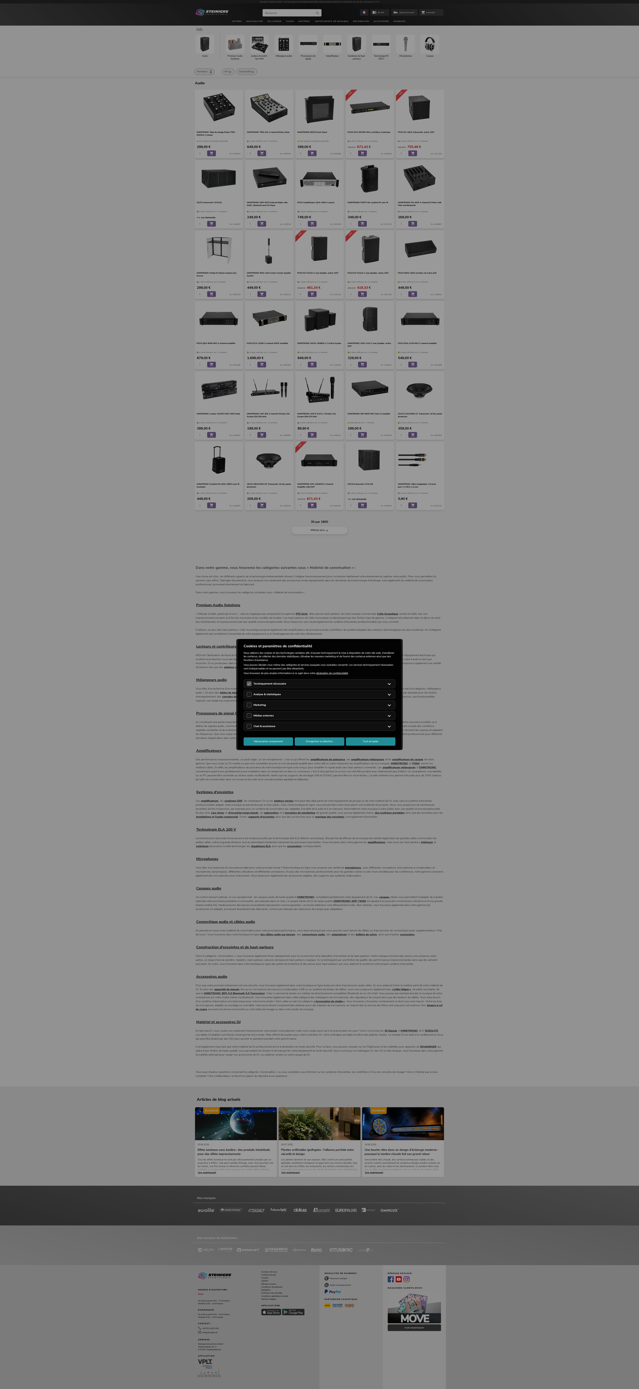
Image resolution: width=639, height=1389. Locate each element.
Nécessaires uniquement (268, 741)
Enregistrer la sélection (319, 741)
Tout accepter (371, 741)
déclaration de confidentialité (332, 673)
